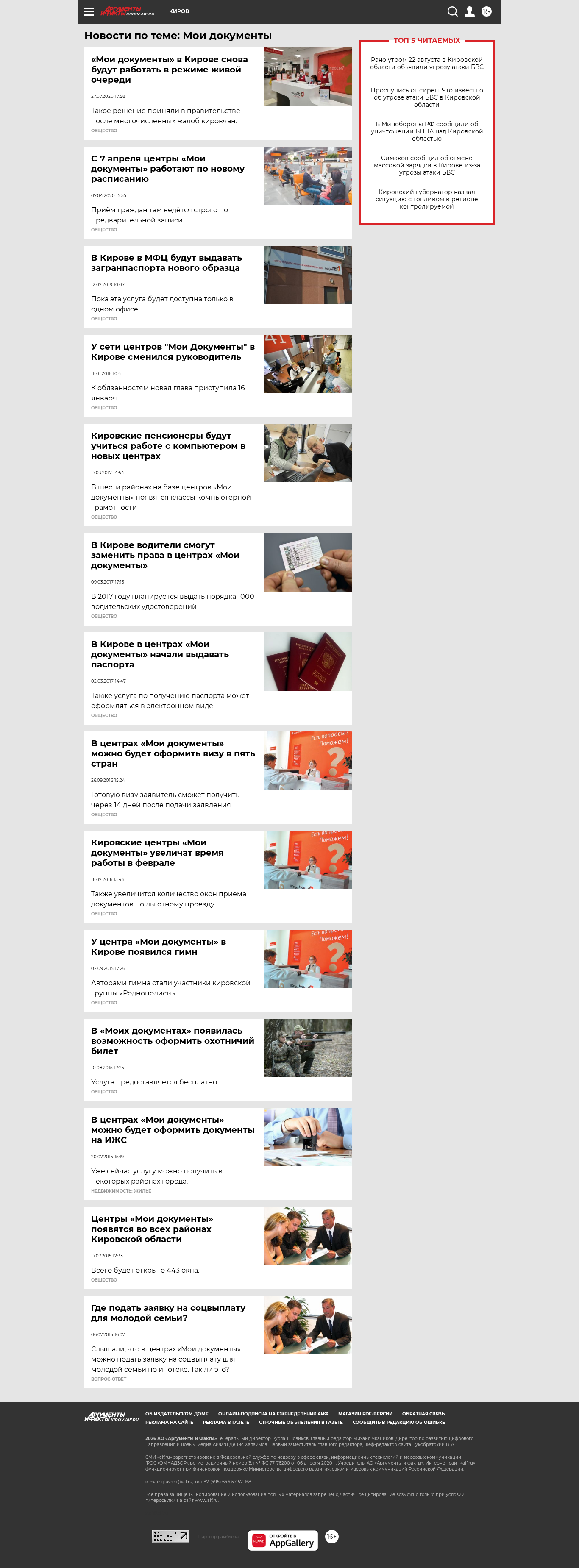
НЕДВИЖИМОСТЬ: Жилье (121, 1191)
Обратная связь (423, 1414)
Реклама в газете (226, 1422)
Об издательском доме (177, 1414)
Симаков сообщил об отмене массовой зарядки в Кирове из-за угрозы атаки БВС (427, 165)
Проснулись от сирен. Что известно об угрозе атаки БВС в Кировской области (426, 97)
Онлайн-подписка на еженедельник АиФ (273, 1414)
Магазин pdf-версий (365, 1414)
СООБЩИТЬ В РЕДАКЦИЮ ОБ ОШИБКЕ (399, 1422)
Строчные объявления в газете (301, 1422)
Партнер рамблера (218, 1536)
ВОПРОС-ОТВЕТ (108, 1379)
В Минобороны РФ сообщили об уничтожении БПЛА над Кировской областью (427, 131)
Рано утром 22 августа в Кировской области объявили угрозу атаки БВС (427, 63)
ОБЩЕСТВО (104, 131)
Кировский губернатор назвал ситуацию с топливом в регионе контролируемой (427, 199)
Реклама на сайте (169, 1422)
